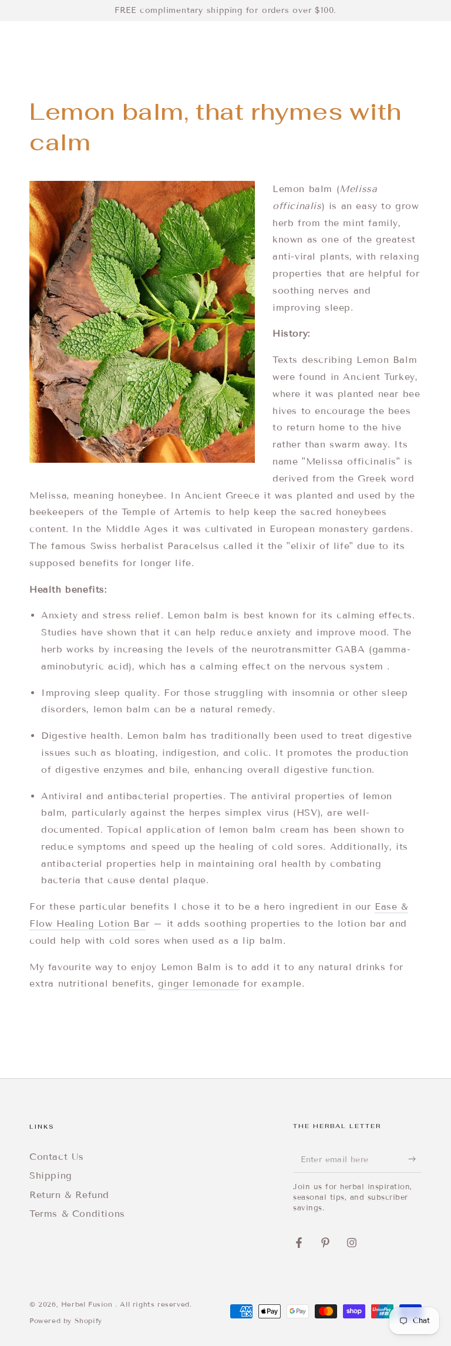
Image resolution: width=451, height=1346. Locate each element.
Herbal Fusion (88, 1304)
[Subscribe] (415, 1159)
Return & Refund (69, 1194)
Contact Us (56, 1156)
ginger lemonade (199, 983)
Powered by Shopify (65, 1320)
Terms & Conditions (77, 1213)
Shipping (50, 1175)
